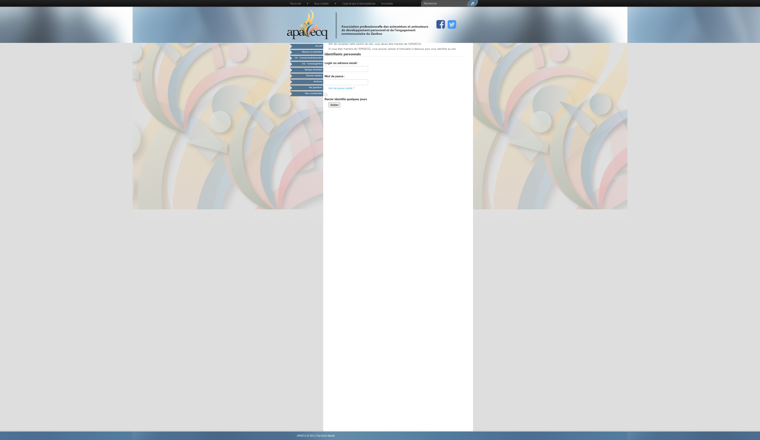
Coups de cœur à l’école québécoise (358, 4)
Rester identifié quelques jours (346, 99)
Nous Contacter (321, 4)
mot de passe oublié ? (341, 88)
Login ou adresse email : (341, 63)
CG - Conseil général (312, 64)
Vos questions (315, 88)
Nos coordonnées (313, 94)
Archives (318, 82)
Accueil (318, 46)
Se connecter (387, 4)
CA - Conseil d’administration (308, 58)
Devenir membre (314, 76)
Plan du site (295, 4)
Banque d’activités (313, 70)
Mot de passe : (335, 76)
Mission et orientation (312, 52)
